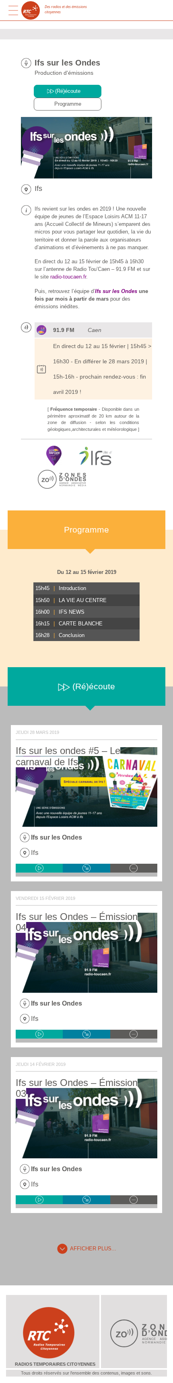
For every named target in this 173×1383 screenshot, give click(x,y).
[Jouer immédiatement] (39, 868)
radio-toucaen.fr (68, 277)
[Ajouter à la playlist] (86, 868)
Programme (67, 104)
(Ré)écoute (67, 91)
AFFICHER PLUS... (93, 1249)
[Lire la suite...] (133, 868)
